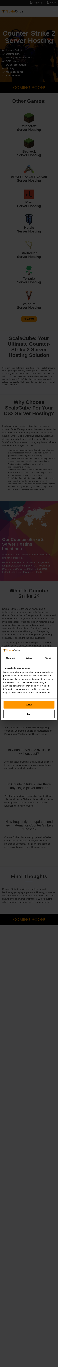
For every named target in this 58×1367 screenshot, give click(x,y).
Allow (29, 705)
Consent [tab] (10, 658)
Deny (29, 714)
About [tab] (47, 658)
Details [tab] (29, 658)
